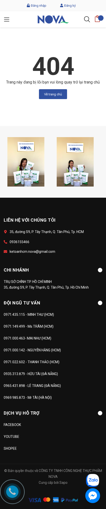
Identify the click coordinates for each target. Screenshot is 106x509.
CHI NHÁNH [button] (16, 270)
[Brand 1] (25, 162)
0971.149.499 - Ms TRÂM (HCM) (28, 326)
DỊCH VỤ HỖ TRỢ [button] (21, 413)
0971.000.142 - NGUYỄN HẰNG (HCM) (32, 350)
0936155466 (19, 242)
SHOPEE (10, 448)
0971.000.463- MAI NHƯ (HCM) (27, 338)
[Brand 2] (75, 162)
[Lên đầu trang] (90, 458)
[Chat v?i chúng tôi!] (92, 495)
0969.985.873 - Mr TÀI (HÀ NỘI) (28, 398)
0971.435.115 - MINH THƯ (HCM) (29, 315)
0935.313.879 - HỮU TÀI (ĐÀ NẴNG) (31, 374)
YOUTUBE (11, 437)
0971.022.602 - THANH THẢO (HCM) (31, 362)
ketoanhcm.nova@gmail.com (32, 252)
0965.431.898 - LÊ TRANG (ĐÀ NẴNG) (32, 386)
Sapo (63, 483)
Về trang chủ (53, 94)
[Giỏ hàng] (97, 17)
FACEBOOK (12, 425)
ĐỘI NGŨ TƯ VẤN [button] (22, 302)
